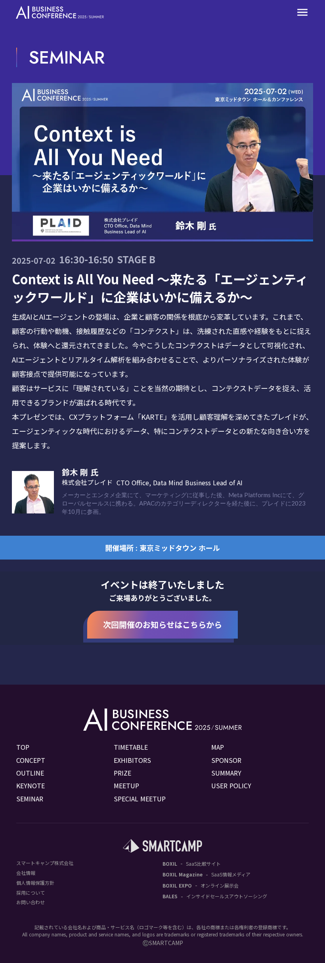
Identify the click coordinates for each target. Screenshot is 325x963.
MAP (217, 747)
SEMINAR (29, 798)
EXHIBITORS (132, 760)
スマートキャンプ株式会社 (44, 863)
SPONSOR (226, 760)
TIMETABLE (131, 747)
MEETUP (126, 785)
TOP (22, 747)
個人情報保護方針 (35, 883)
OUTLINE (30, 772)
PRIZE (122, 772)
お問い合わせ (30, 902)
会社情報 (25, 873)
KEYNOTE (30, 785)
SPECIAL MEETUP (140, 798)
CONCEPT (30, 760)
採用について (30, 893)
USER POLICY (231, 785)
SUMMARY (226, 772)
